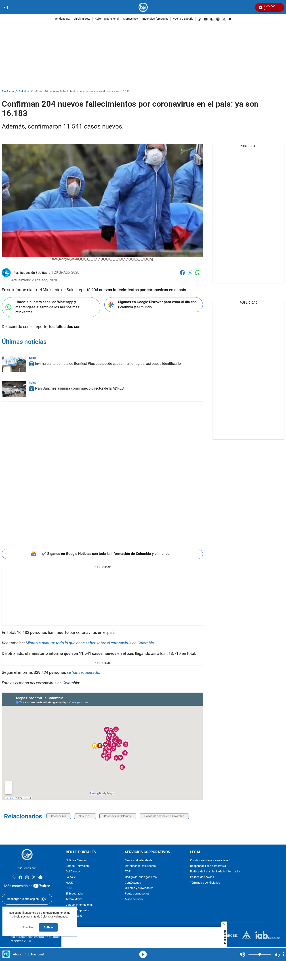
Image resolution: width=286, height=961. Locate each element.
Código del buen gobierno (141, 877)
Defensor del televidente (140, 866)
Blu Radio (8, 91)
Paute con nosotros (137, 894)
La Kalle (71, 877)
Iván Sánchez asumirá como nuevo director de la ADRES (79, 388)
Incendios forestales (155, 19)
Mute (242, 954)
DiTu (69, 888)
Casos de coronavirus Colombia (164, 816)
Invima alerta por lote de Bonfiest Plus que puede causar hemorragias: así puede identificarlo (108, 363)
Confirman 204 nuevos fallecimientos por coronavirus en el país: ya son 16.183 (80, 91)
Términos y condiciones (205, 882)
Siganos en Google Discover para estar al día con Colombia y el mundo (157, 304)
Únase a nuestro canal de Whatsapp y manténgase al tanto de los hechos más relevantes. (47, 307)
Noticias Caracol (76, 860)
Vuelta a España (183, 19)
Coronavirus (58, 816)
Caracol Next (74, 916)
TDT (127, 871)
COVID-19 (85, 816)
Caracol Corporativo (78, 910)
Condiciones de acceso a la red (209, 860)
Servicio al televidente (138, 860)
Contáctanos (133, 882)
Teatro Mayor (74, 899)
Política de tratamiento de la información (215, 871)
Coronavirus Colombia (118, 816)
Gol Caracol (73, 871)
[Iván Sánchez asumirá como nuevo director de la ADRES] (14, 389)
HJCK (69, 882)
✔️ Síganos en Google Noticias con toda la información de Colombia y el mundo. (106, 554)
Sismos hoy (130, 19)
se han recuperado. (83, 672)
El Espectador (74, 894)
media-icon (143, 954)
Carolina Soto (82, 19)
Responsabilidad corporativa (208, 866)
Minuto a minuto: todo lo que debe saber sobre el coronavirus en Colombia (89, 643)
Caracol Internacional (79, 904)
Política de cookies (202, 877)
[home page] (143, 7)
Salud (22, 91)
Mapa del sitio (134, 899)
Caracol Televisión (77, 866)
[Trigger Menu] (6, 7)
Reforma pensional (107, 19)
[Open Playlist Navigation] (283, 954)
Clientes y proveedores (139, 888)
